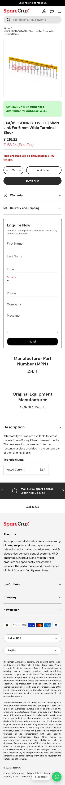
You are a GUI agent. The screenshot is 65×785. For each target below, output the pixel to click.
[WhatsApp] (57, 777)
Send (32, 341)
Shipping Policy (11, 776)
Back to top (32, 506)
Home (7, 28)
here (27, 2)
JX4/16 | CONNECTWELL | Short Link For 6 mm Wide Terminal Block (29, 32)
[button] (52, 11)
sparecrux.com (23, 683)
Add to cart (44, 170)
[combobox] (32, 19)
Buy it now (32, 180)
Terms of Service (30, 776)
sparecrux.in (45, 683)
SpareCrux (16, 767)
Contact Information (13, 773)
